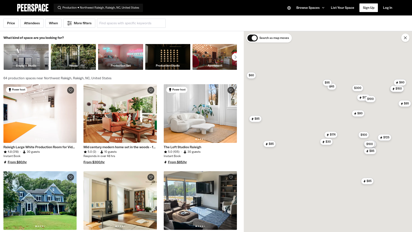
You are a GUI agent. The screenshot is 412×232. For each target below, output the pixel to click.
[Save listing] (70, 90)
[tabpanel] (40, 113)
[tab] (36, 139)
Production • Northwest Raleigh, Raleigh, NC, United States (100, 8)
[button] (311, 8)
